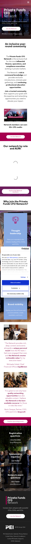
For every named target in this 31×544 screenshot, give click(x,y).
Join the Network (11, 29)
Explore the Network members (15, 191)
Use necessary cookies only (15, 293)
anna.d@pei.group (15, 442)
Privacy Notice (23, 534)
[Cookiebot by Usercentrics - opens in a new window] (22, 249)
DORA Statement (15, 541)
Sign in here (18, 34)
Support (20, 538)
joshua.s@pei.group (15, 463)
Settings (23, 277)
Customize (14, 288)
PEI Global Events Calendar (10, 534)
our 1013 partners (12, 257)
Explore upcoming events (15, 421)
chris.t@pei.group (15, 484)
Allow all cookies (15, 282)
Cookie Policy (9, 536)
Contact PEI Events (12, 538)
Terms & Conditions (19, 536)
